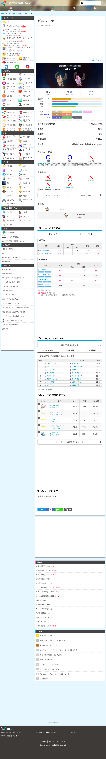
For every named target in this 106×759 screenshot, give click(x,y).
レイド (48, 187)
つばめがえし (44, 280)
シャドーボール (45, 284)
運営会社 (51, 741)
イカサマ (43, 270)
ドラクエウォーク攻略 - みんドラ (45, 733)
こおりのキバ (55, 405)
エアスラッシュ (45, 253)
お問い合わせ (61, 741)
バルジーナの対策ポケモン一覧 (69, 442)
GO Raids (72, 733)
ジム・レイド (53, 234)
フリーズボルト (56, 435)
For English (97, 60)
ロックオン (55, 412)
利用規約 (43, 741)
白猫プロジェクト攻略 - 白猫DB (11, 733)
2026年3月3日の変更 (44, 163)
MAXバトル (69, 187)
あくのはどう (44, 274)
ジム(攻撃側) (69, 350)
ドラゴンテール (56, 433)
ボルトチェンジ (56, 426)
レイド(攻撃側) (48, 350)
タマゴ (70, 180)
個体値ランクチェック (53, 195)
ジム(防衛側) (91, 350)
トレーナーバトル (86, 234)
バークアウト (44, 250)
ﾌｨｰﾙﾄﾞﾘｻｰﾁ (91, 180)
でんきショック (56, 419)
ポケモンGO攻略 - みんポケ (20, 3)
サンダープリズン (57, 414)
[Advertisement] (69, 316)
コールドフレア (56, 407)
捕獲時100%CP (86, 195)
